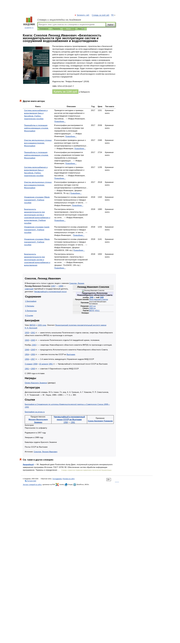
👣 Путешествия (30, 481)
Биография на (35, 412)
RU (112, 15)
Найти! (110, 25)
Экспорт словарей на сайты (32, 484)
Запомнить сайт (83, 15)
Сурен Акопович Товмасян (100, 421)
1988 (61, 286)
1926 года (42, 325)
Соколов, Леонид (76, 283)
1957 (33, 359)
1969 (33, 369)
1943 (27, 340)
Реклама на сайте (69, 478)
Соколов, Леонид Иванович (45, 452)
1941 (33, 333)
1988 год (92, 308)
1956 (33, 354)
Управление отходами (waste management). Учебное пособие (36, 229)
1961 (51, 364)
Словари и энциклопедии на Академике (59, 19)
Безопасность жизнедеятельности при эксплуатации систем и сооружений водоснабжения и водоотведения (37, 259)
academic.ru (29, 28)
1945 (33, 340)
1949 (102, 297)
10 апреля (43, 364)
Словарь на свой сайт (100, 15)
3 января (29, 364)
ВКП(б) (91, 310)
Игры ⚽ (81, 29)
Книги (68, 29)
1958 (35, 364)
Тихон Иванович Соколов (98, 299)
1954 (27, 354)
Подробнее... (60, 121)
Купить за (65, 91)
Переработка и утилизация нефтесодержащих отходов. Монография (36, 128)
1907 (53, 286)
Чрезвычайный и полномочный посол (50, 291)
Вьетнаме (71, 354)
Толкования (43, 29)
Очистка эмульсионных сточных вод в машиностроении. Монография (38, 143)
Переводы (56, 29)
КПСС (97, 310)
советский (29, 289)
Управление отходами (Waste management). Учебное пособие (37, 200)
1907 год (92, 306)
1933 (27, 333)
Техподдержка (57, 478)
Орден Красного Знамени (36, 383)
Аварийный (28, 464)
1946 (91, 297)
